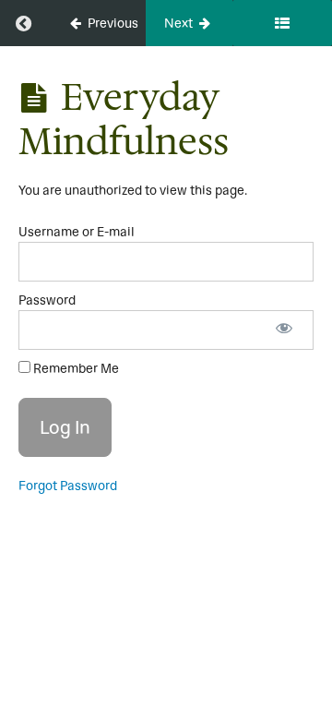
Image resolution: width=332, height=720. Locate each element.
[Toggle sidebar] (282, 23)
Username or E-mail (76, 231)
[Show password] (284, 330)
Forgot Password (67, 485)
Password (47, 300)
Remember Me (74, 368)
